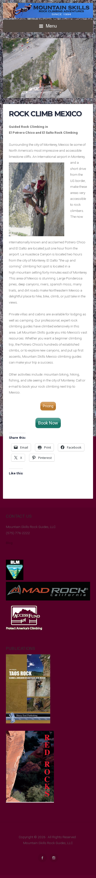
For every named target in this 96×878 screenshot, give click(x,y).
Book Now (48, 422)
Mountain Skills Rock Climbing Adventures (48, 10)
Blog (9, 543)
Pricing (48, 406)
